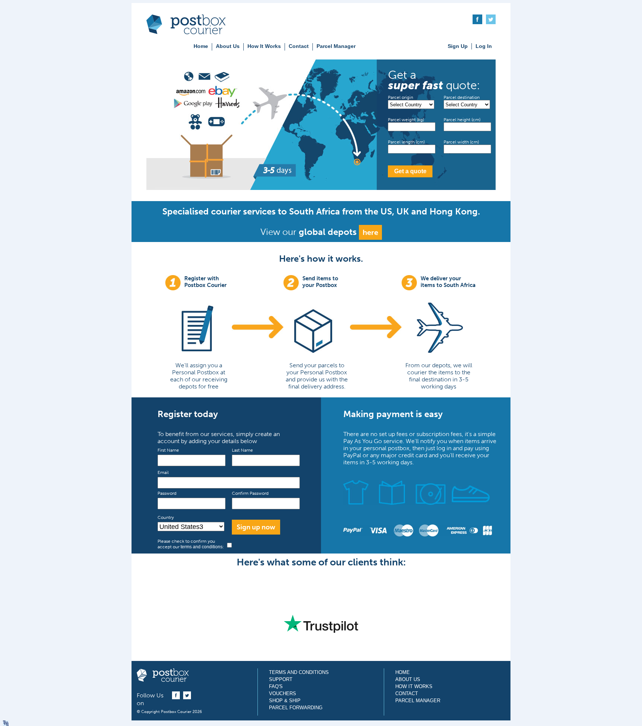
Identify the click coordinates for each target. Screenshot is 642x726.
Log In (484, 46)
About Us (228, 46)
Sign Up (458, 46)
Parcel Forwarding (295, 707)
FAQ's (276, 686)
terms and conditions (202, 546)
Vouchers (282, 693)
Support (280, 679)
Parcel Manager (336, 46)
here (370, 232)
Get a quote (410, 171)
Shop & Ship (285, 700)
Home (201, 46)
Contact (299, 46)
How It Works (264, 46)
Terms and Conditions (299, 672)
